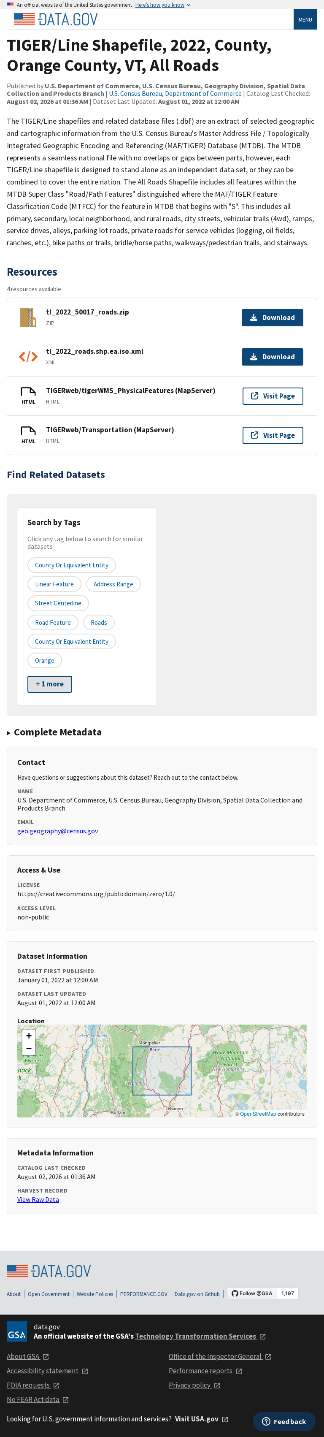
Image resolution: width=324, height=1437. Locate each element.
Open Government (49, 1294)
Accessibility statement (43, 1370)
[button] (28, 1036)
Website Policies (95, 1294)
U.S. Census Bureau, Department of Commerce (175, 93)
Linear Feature (54, 584)
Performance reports (201, 1370)
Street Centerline (58, 603)
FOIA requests (29, 1385)
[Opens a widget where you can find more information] (284, 1422)
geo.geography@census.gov (57, 831)
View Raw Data (38, 1199)
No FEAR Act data (33, 1399)
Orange (44, 660)
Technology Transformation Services (196, 1336)
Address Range (113, 584)
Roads (99, 622)
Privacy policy (190, 1385)
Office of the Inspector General (216, 1356)
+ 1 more (50, 684)
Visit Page (279, 396)
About (14, 1294)
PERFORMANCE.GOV (143, 1294)
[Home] (56, 19)
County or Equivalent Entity (71, 641)
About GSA (23, 1356)
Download (278, 317)
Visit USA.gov (197, 1418)
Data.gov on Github (197, 1294)
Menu (305, 19)
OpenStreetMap (258, 1113)
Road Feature (53, 622)
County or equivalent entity (71, 565)
